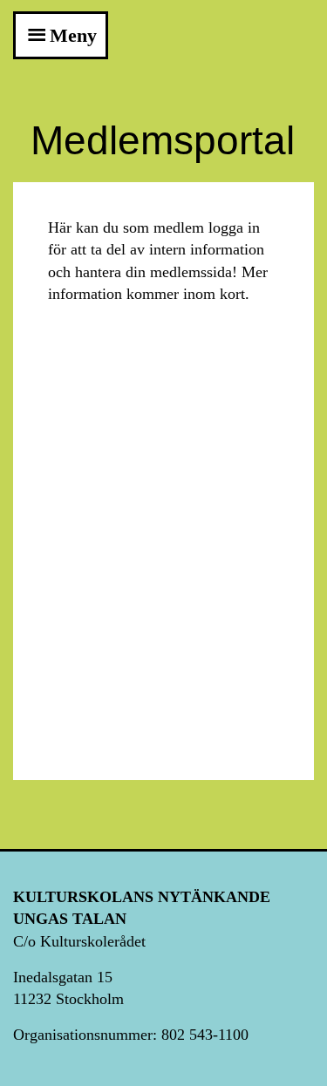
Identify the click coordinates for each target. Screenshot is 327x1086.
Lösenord (86, 494)
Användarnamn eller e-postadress (162, 403)
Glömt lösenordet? (164, 709)
